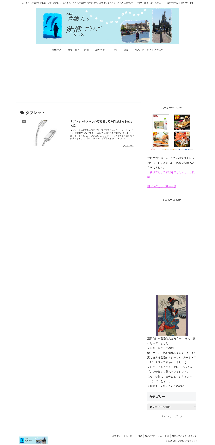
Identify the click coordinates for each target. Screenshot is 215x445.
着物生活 (116, 436)
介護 (167, 436)
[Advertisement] (107, 78)
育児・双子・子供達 (133, 436)
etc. (160, 436)
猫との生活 (150, 436)
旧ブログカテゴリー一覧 (161, 186)
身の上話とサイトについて (184, 436)
